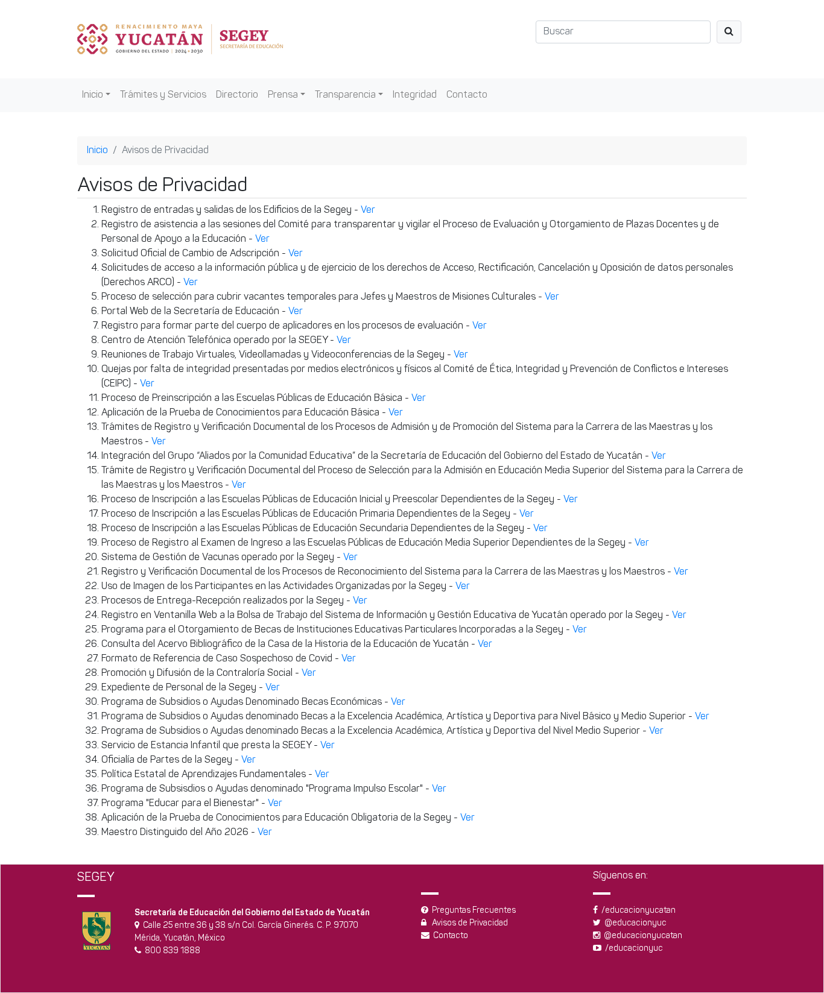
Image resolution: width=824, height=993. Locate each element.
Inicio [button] (92, 95)
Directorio (237, 95)
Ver (368, 210)
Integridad (415, 95)
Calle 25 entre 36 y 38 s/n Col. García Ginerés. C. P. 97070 (250, 925)
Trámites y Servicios (163, 95)
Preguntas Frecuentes (474, 910)
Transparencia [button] (345, 95)
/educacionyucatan (637, 910)
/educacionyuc (632, 948)
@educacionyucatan (641, 936)
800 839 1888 (172, 951)
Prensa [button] (283, 95)
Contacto (466, 95)
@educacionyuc (634, 923)
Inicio (97, 151)
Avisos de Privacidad (470, 923)
